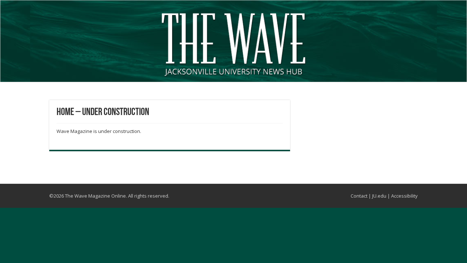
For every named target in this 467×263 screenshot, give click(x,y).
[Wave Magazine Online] (233, 42)
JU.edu (379, 196)
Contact (359, 196)
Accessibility (404, 196)
